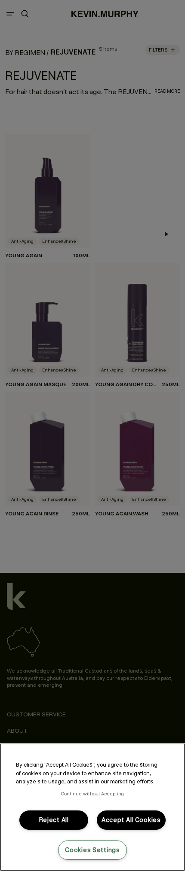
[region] (92, 807)
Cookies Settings (92, 850)
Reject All (54, 820)
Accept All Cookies (131, 820)
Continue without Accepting (92, 794)
